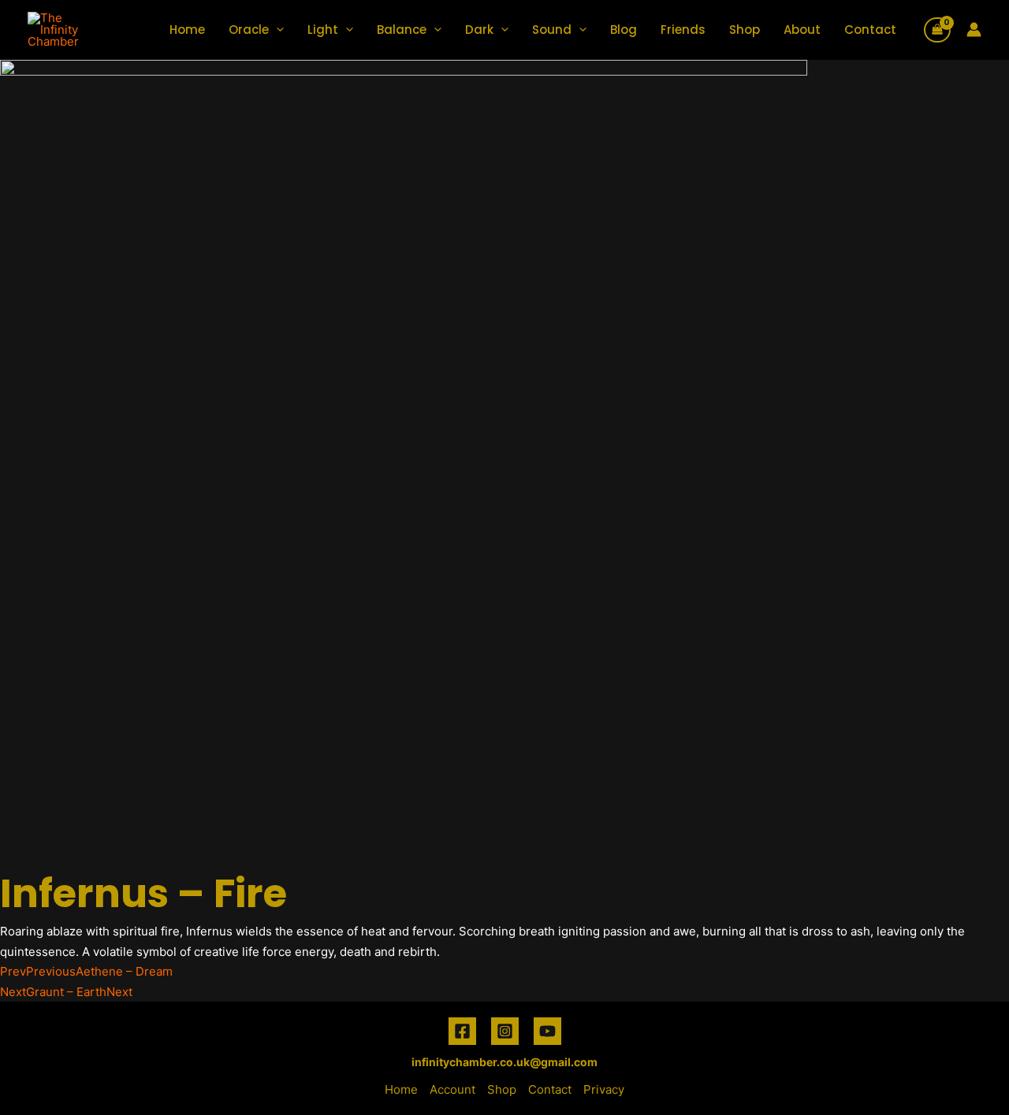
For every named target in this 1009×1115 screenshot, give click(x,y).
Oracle (249, 29)
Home (187, 29)
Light (322, 29)
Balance (401, 29)
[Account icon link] (973, 29)
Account (452, 1089)
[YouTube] (547, 1031)
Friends (683, 29)
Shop (744, 29)
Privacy (603, 1089)
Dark (479, 29)
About (802, 29)
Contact (870, 29)
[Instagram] (505, 1031)
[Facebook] (462, 1031)
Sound (552, 29)
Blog (623, 29)
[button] (276, 29)
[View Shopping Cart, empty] (937, 30)
